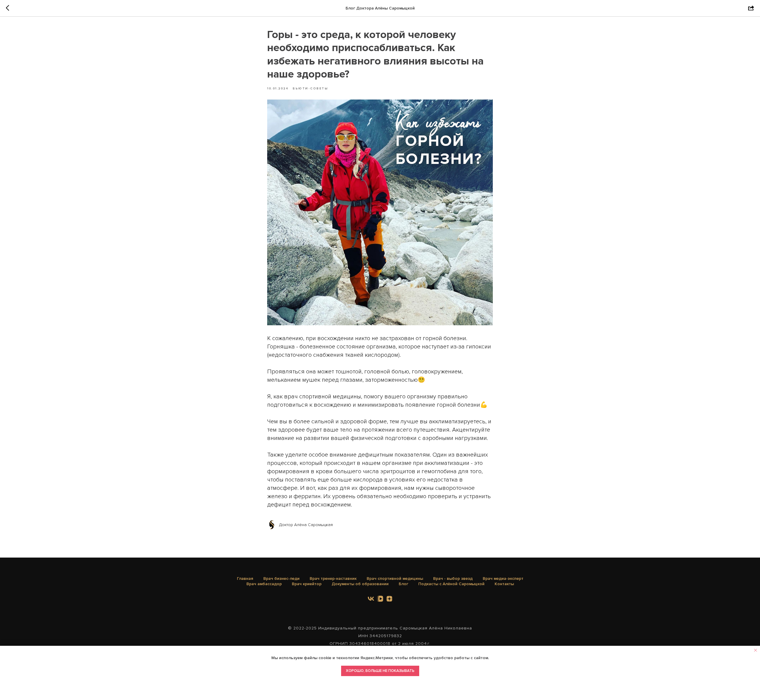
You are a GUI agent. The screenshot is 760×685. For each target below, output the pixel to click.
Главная (245, 578)
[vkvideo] (380, 598)
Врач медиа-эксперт (503, 578)
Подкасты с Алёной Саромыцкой (451, 583)
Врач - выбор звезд (453, 578)
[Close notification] (756, 650)
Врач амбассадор (264, 583)
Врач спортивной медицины (395, 578)
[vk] (371, 598)
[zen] (389, 598)
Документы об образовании (360, 583)
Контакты (504, 583)
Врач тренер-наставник (333, 578)
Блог (403, 583)
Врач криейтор (307, 583)
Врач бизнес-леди (281, 578)
